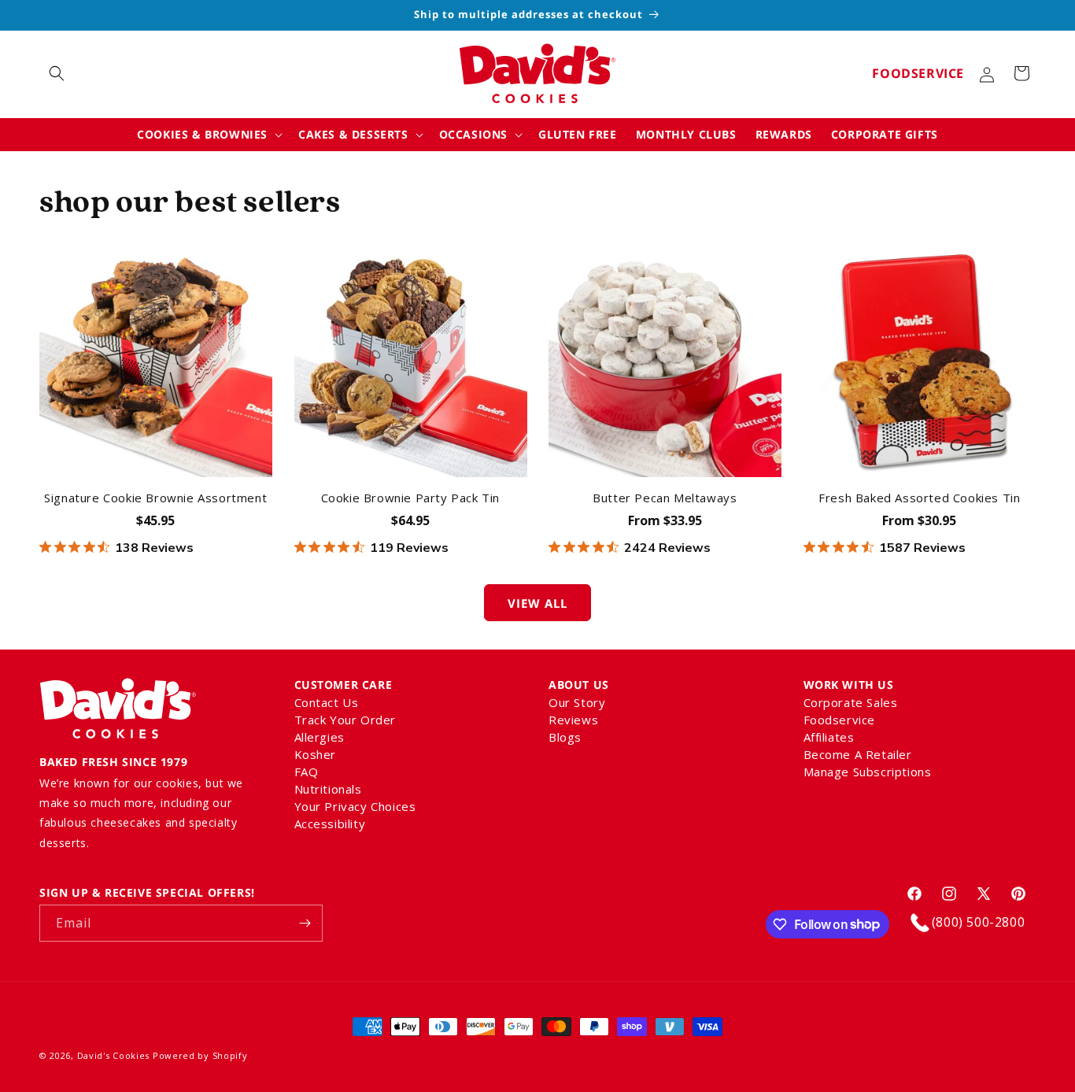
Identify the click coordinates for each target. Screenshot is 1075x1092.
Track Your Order (345, 719)
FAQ (306, 771)
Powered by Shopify (200, 1055)
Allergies (319, 737)
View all (537, 603)
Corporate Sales (850, 704)
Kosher (315, 754)
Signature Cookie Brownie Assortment (155, 497)
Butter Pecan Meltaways (665, 497)
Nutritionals (328, 789)
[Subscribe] (304, 923)
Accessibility (330, 823)
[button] (56, 73)
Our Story (577, 704)
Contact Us (326, 704)
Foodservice (918, 73)
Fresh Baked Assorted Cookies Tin (919, 497)
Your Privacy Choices (355, 806)
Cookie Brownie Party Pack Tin (410, 497)
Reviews (573, 719)
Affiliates (829, 737)
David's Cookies (113, 1055)
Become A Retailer (857, 754)
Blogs (565, 737)
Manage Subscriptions (867, 771)
